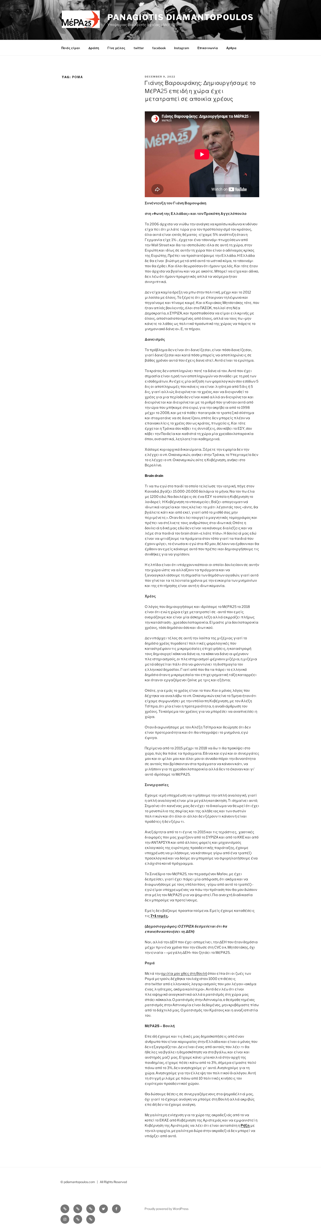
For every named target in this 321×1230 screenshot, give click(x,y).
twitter (139, 48)
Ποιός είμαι (70, 48)
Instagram (181, 48)
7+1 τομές (159, 916)
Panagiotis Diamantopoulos (180, 17)
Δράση (93, 48)
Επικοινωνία (207, 48)
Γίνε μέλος (116, 48)
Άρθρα (231, 48)
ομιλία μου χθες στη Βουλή (184, 973)
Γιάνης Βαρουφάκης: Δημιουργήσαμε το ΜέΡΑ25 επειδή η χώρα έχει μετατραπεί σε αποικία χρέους (199, 90)
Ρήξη (245, 1125)
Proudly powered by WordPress (166, 1209)
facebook (159, 48)
